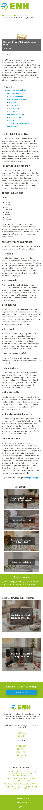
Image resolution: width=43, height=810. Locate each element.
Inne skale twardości (15, 114)
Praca (21, 758)
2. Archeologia (14, 105)
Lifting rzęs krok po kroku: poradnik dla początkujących (21, 499)
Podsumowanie (13, 126)
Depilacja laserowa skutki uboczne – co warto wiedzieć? (21, 788)
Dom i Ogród (21, 746)
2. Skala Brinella (14, 120)
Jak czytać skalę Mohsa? (16, 93)
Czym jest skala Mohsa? (16, 90)
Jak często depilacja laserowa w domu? (21, 784)
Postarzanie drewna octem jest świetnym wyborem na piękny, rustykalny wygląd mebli (21, 774)
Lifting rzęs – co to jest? (21, 562)
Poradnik (21, 755)
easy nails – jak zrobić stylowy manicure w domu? (21, 655)
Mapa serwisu (21, 802)
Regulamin (21, 807)
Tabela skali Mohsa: (16, 96)
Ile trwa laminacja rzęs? (21, 520)
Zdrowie (21, 761)
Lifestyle (21, 749)
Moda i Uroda (18, 17)
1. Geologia (13, 102)
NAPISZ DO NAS (21, 692)
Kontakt (21, 736)
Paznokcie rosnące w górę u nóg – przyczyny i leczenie (21, 780)
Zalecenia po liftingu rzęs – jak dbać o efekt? (21, 541)
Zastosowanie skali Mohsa (17, 99)
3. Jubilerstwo (14, 108)
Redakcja (22, 733)
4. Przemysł (13, 111)
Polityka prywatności (22, 798)
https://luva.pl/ (32, 478)
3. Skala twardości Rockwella (19, 123)
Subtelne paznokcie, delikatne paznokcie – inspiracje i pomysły (21, 616)
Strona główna (7, 17)
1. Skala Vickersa (15, 117)
